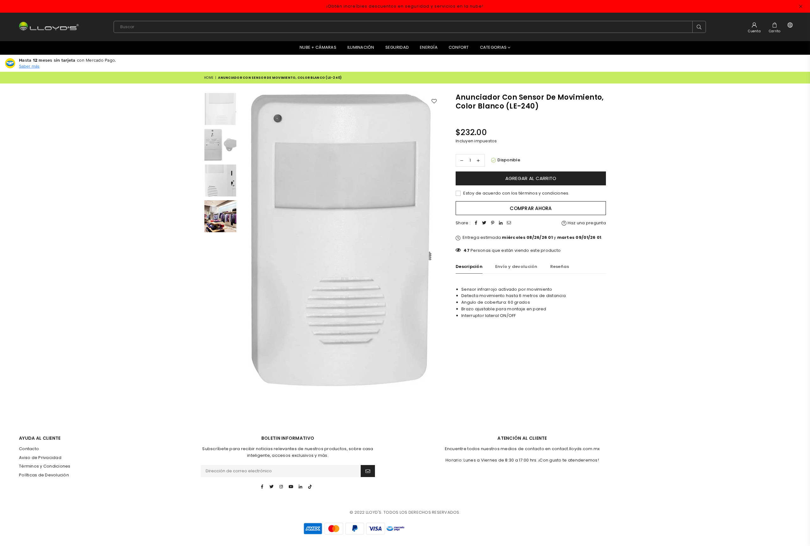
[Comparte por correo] (509, 223)
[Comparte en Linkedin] (501, 223)
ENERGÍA (429, 47)
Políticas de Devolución (44, 475)
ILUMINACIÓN (360, 47)
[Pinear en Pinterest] (493, 223)
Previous (245, 240)
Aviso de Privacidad (40, 458)
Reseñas (559, 267)
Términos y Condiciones (45, 466)
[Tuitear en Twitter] (484, 223)
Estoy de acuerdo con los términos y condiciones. (516, 193)
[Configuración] (789, 27)
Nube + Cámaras (318, 47)
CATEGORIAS (494, 47)
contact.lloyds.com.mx (576, 449)
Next (435, 240)
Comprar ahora (530, 208)
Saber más (29, 66)
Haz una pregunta (586, 223)
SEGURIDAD (397, 47)
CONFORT (459, 47)
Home (208, 77)
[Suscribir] (368, 471)
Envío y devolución (516, 267)
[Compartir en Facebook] (476, 223)
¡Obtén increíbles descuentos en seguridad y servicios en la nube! (405, 6)
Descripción (469, 267)
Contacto (29, 449)
